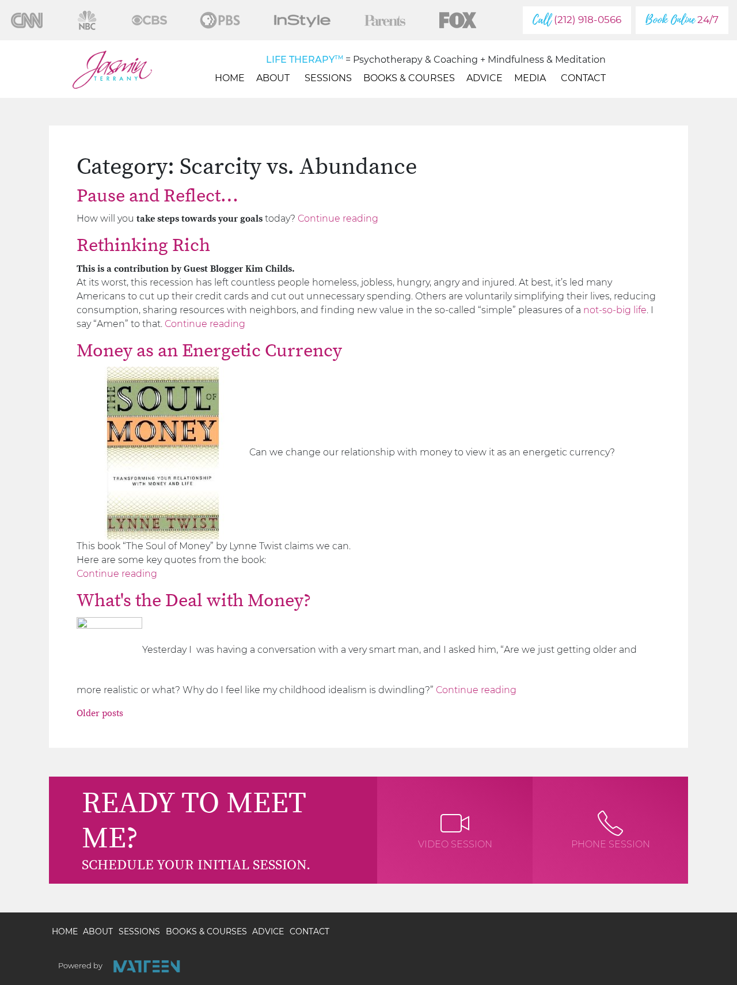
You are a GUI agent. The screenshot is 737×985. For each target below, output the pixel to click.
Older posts (100, 713)
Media (530, 78)
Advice (484, 78)
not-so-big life (615, 310)
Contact (583, 78)
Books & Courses (409, 78)
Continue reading (338, 218)
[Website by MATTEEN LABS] (146, 966)
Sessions (328, 78)
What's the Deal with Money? (194, 601)
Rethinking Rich (143, 245)
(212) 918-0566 (577, 20)
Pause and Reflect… (157, 196)
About (273, 78)
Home (230, 78)
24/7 (682, 20)
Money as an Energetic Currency (209, 351)
